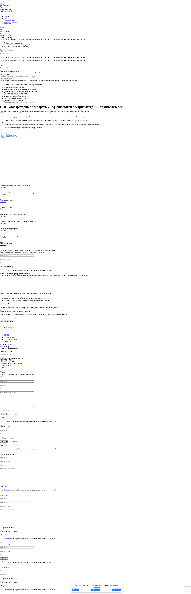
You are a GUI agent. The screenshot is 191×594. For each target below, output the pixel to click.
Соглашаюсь (8, 270)
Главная (6, 16)
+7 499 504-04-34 (5, 9)
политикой (52, 270)
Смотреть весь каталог (7, 50)
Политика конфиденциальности (11, 363)
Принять (75, 590)
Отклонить (117, 590)
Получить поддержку (7, 78)
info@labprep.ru (5, 5)
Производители (9, 20)
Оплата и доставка (10, 22)
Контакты (7, 24)
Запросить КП (5, 304)
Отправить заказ (6, 11)
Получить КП (5, 75)
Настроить (96, 590)
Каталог (6, 18)
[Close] (1, 371)
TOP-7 (9, 365)
